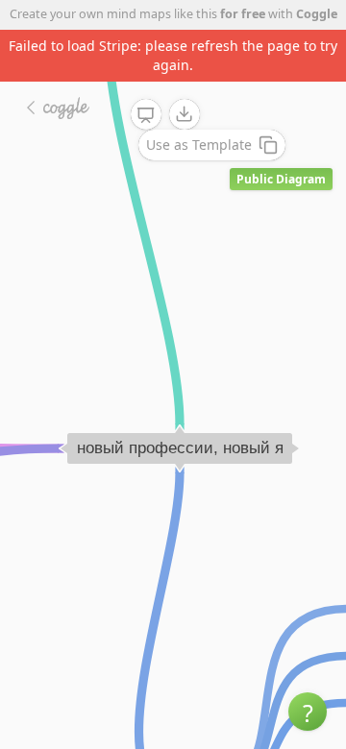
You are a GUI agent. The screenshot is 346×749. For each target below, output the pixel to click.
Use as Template (199, 144)
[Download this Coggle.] (184, 114)
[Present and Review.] (146, 115)
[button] (307, 711)
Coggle (316, 14)
